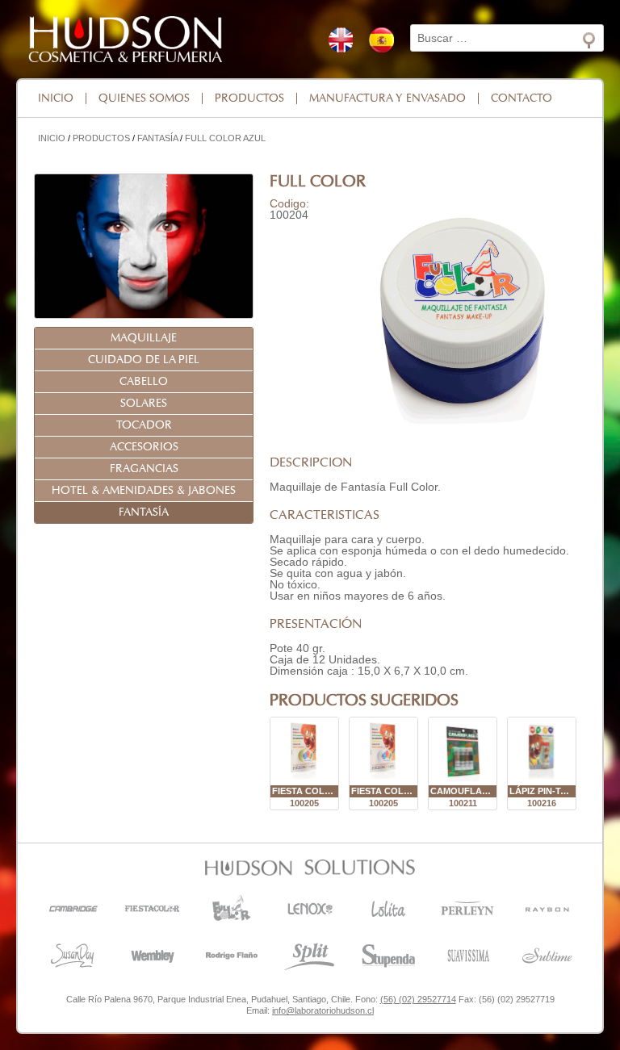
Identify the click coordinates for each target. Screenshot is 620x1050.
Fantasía (157, 138)
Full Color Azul (225, 138)
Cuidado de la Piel (143, 360)
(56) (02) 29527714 (418, 999)
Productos (249, 98)
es (381, 39)
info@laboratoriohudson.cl (323, 1010)
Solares (143, 403)
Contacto (521, 98)
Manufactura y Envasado (387, 98)
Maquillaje (144, 338)
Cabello (143, 381)
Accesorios (144, 447)
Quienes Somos (144, 98)
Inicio (55, 98)
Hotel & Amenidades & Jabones (144, 490)
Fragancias (144, 469)
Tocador (144, 425)
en (340, 39)
